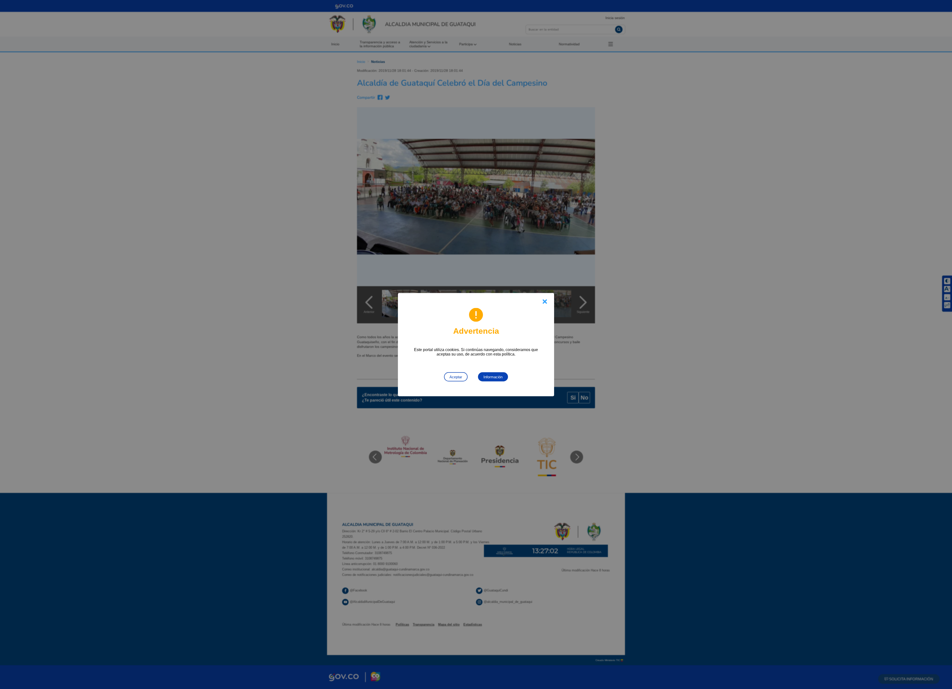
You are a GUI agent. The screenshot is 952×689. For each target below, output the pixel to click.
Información (493, 377)
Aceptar (455, 377)
